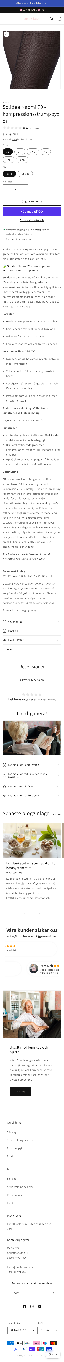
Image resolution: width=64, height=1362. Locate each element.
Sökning (11, 1132)
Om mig (21, 1091)
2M (20, 151)
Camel (25, 173)
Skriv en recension (32, 680)
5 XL (22, 159)
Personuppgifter (16, 1148)
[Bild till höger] (40, 96)
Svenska (45, 1330)
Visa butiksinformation (19, 239)
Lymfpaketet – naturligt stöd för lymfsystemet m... (31, 865)
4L (45, 151)
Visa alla (56, 814)
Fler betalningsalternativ (32, 220)
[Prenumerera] (53, 1293)
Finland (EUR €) (19, 1330)
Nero (9, 173)
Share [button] (10, 649)
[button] (4, 19)
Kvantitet (7, 181)
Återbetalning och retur (20, 1140)
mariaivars (27, 1356)
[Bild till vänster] (24, 96)
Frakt (14, 139)
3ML (32, 151)
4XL (8, 159)
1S (7, 151)
